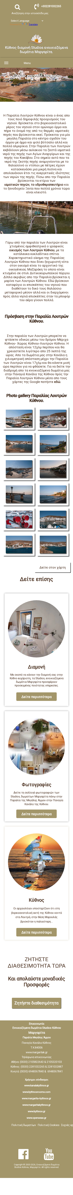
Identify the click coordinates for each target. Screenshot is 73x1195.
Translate (33, 24)
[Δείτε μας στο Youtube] (49, 1154)
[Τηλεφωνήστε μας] (36, 6)
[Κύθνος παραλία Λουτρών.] (19, 419)
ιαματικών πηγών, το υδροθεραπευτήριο (33, 185)
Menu (27, 63)
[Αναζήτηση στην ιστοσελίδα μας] (18, 6)
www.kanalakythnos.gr (36, 1085)
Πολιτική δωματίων (23, 1125)
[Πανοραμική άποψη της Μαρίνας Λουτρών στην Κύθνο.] (19, 545)
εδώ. (57, 382)
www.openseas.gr (36, 1117)
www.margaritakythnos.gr (36, 1104)
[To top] (67, 1179)
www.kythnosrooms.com (36, 1091)
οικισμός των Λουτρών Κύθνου (31, 250)
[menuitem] (24, 1125)
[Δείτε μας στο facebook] (23, 1154)
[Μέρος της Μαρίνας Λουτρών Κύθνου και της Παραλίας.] (53, 419)
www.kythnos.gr (36, 1111)
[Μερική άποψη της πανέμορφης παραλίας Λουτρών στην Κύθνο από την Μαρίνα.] (53, 520)
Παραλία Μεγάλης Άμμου (37, 1037)
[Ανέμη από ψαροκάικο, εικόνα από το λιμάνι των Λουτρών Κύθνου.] (19, 520)
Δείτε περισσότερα (36, 697)
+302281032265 (51, 6)
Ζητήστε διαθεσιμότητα (36, 1003)
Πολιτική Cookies (48, 1125)
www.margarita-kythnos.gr (36, 1098)
